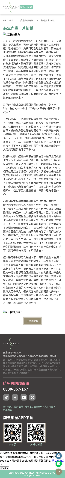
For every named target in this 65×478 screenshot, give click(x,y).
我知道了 (4, 468)
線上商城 (7, 409)
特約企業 (18, 406)
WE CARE (8, 20)
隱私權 (28, 406)
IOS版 (12, 444)
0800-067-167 (15, 389)
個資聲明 (38, 406)
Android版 (36, 444)
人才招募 (48, 406)
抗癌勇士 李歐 (48, 20)
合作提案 (7, 406)
